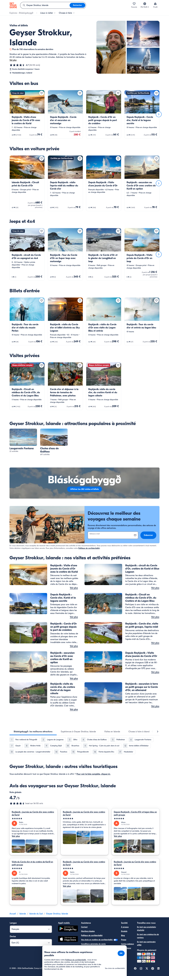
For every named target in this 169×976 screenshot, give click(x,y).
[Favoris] (134, 4)
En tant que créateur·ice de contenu (148, 936)
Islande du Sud (36, 914)
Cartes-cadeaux (127, 944)
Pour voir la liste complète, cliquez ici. (93, 774)
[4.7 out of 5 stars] (17, 803)
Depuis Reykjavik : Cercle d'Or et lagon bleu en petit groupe (135, 813)
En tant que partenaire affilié (146, 943)
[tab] (33, 731)
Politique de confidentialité (89, 548)
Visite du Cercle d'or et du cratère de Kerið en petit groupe (32, 863)
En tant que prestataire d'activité (146, 928)
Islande (22, 914)
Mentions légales (88, 931)
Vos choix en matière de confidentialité (97, 940)
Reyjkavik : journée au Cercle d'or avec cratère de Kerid (33, 813)
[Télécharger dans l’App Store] (68, 939)
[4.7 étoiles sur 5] (17, 65)
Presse (123, 940)
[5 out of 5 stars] (33, 818)
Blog (123, 935)
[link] (27, 114)
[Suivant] (159, 114)
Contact (84, 927)
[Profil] (155, 4)
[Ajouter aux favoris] (41, 93)
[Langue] (145, 4)
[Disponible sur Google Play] (68, 928)
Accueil (13, 914)
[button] (27, 114)
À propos (125, 927)
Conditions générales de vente (93, 944)
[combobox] (45, 5)
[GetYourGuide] (13, 5)
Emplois (124, 931)
